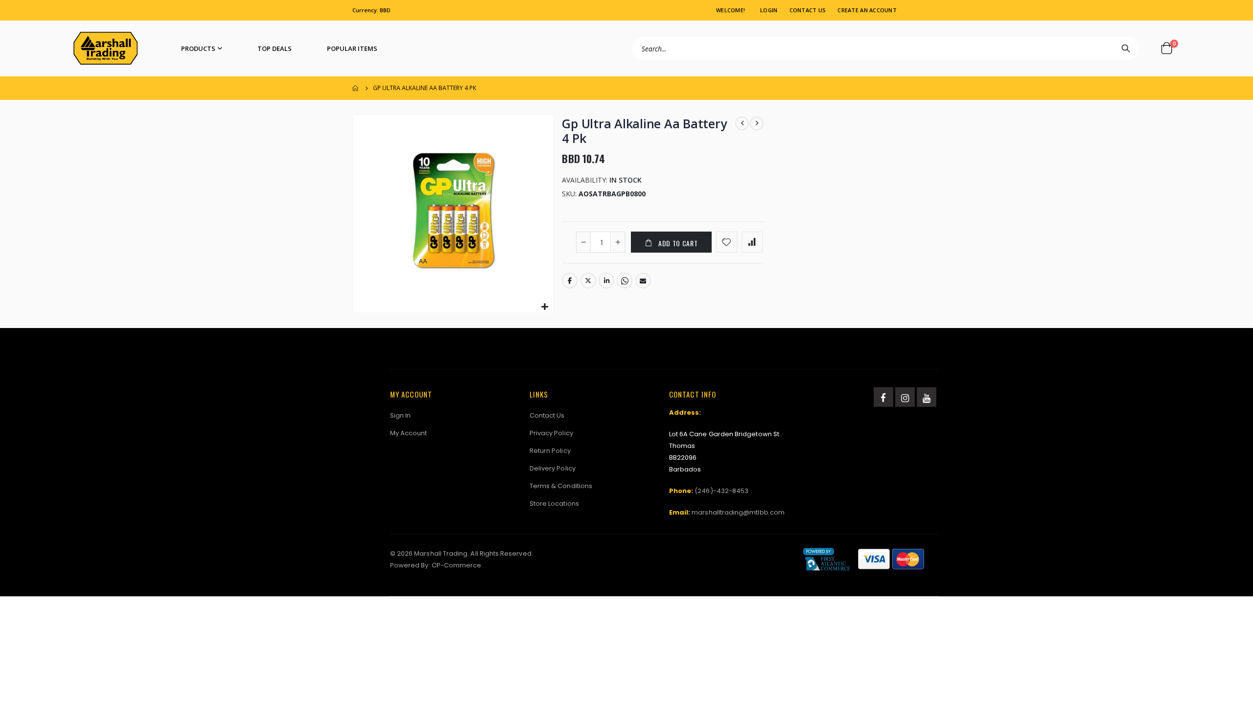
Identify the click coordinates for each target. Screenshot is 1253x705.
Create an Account (867, 10)
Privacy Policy (551, 433)
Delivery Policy (553, 468)
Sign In (400, 415)
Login (768, 10)
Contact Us (807, 10)
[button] (545, 307)
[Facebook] (883, 397)
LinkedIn (606, 280)
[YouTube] (926, 397)
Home (355, 88)
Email (643, 280)
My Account (408, 433)
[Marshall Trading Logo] (105, 48)
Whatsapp (624, 280)
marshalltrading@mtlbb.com (738, 512)
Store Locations (554, 503)
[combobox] (885, 48)
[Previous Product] (742, 123)
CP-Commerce (457, 565)
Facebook (570, 280)
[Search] (1125, 48)
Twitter (588, 280)
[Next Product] (757, 123)
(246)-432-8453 (721, 490)
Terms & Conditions (561, 486)
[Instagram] (905, 397)
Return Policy (550, 450)
